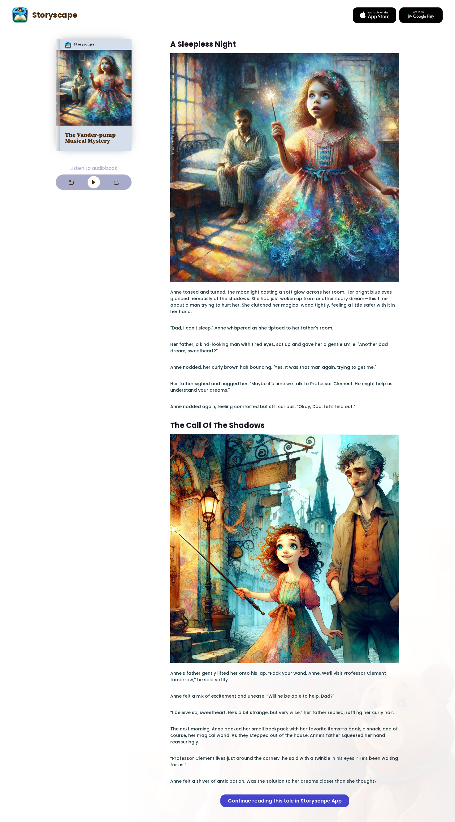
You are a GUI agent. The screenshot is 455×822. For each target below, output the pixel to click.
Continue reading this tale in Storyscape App (285, 800)
